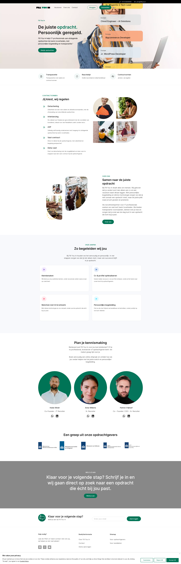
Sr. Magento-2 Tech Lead (118, 57)
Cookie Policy (24, 561)
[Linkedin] (40, 547)
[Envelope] (49, 547)
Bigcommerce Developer (117, 24)
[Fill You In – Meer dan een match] (43, 7)
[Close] (179, 553)
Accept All (172, 560)
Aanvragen (134, 519)
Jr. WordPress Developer (113, 40)
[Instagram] (44, 547)
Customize (146, 560)
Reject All (160, 560)
